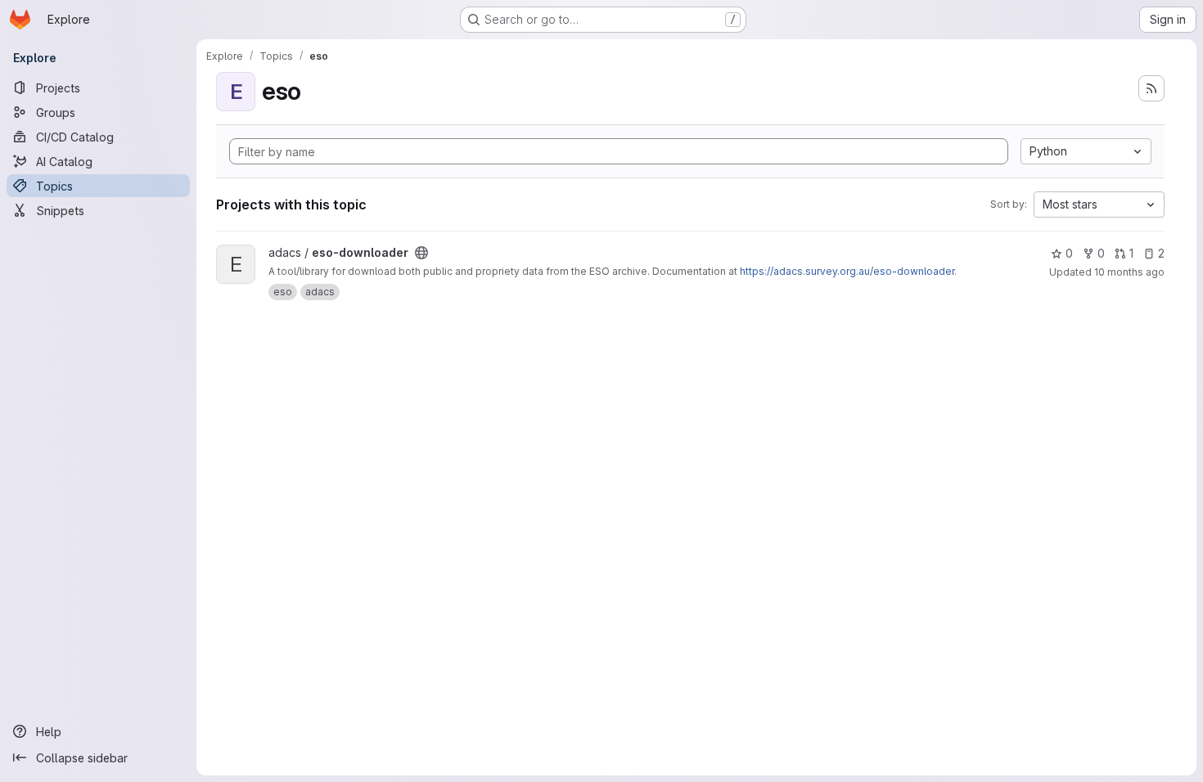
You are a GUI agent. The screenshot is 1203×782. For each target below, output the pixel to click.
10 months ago (1129, 272)
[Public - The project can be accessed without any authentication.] (421, 252)
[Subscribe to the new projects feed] (1151, 88)
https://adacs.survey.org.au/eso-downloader (847, 271)
